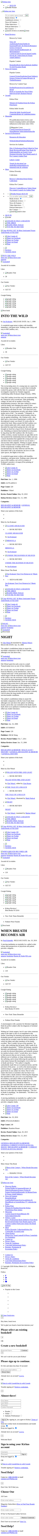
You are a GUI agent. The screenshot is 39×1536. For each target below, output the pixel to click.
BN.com (28, 855)
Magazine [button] (8, 116)
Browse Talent (27, 188)
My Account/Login (17, 1231)
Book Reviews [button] (10, 34)
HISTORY (4, 752)
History (17, 52)
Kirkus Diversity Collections (15, 1229)
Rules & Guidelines (24, 114)
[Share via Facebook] (12, 238)
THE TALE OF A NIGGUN (15, 795)
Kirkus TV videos (26, 1202)
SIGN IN (13, 5)
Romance (33, 46)
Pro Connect (9, 29)
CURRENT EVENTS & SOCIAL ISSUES (19, 1148)
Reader (8, 1411)
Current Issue (14, 129)
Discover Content (16, 188)
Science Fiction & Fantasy (19, 78)
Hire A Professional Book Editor (21, 148)
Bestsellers (13, 65)
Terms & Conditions (12, 1243)
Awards (25, 88)
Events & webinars (21, 167)
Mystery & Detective (23, 46)
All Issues (17, 1214)
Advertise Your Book (23, 154)
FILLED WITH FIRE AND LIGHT (17, 780)
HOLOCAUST (27, 750)
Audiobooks (14, 44)
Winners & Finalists (16, 103)
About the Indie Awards (18, 112)
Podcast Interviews (12, 26)
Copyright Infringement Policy (15, 1245)
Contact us (8, 1239)
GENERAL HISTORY (10, 754)
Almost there (6, 1372)
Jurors (15, 105)
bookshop (10, 628)
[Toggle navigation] (2, 11)
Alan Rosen (27, 783)
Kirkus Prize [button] (9, 1206)
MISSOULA (9, 548)
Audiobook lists (29, 65)
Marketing (30, 141)
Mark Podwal (30, 798)
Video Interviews (11, 24)
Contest (19, 1235)
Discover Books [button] (10, 1186)
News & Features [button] (11, 69)
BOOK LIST (11, 230)
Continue (24, 1350)
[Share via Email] (11, 242)
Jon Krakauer (8, 321)
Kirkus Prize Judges (15, 1210)
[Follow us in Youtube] (6, 1282)
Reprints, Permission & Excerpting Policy (13, 1248)
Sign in (4, 1420)
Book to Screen (15, 91)
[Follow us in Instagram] (6, 1280)
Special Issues (23, 129)
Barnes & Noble (19, 855)
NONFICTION (10, 252)
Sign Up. (23, 1521)
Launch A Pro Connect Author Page (23, 155)
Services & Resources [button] (12, 133)
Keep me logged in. (8, 1428)
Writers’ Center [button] (10, 1218)
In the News (24, 91)
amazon (3, 259)
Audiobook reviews (12, 20)
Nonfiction (18, 50)
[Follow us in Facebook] (5, 1276)
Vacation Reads (20, 67)
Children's (16, 57)
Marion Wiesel (27, 643)
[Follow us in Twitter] (6, 1278)
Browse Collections (16, 179)
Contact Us (9, 1255)
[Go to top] (6, 1285)
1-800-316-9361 (13, 1477)
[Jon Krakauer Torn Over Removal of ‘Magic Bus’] (21, 576)
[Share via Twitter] (12, 240)
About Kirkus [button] (10, 1233)
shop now (4, 257)
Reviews (8, 250)
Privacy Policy (10, 1241)
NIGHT (8, 809)
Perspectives (19, 88)
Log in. (21, 1376)
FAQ (24, 1235)
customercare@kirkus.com (9, 1479)
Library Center (15, 160)
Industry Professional (12, 1416)
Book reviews (10, 18)
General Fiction (15, 76)
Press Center (30, 1235)
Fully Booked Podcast (24, 93)
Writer (7, 1414)
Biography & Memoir (25, 1192)
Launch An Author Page (26, 190)
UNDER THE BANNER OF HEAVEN (19, 563)
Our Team (13, 1235)
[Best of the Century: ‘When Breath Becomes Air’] (21, 1169)
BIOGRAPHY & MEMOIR (10, 505)
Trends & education (16, 163)
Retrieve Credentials (28, 1518)
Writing (12, 141)
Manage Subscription (21, 131)
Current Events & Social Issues (20, 54)
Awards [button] (8, 95)
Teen (29, 76)
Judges (33, 114)
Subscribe (31, 131)
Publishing (23, 141)
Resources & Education (18, 137)
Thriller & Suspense (17, 1188)
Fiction (20, 44)
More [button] (7, 169)
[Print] (7, 244)
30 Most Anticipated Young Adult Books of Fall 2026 (18, 231)
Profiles (12, 88)
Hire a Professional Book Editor (16, 1220)
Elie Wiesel (7, 643)
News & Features (11, 22)
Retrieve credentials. (21, 1387)
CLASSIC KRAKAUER (14, 533)
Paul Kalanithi (8, 940)
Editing (17, 141)
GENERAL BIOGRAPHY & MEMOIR (15, 506)
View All (13, 42)
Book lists (20, 65)
